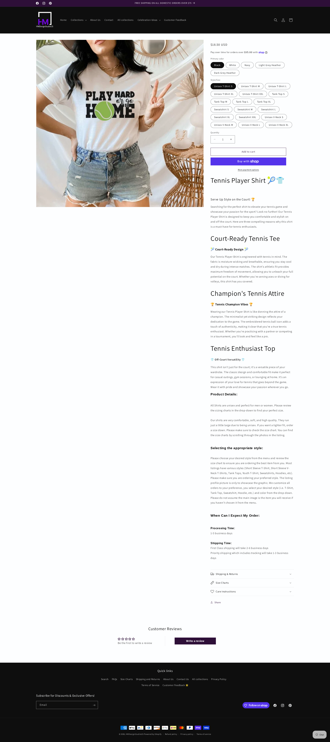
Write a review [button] (195, 641)
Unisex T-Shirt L (277, 86)
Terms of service (204, 734)
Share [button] (217, 602)
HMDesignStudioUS (134, 734)
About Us (168, 679)
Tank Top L (242, 101)
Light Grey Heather (270, 65)
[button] (78, 20)
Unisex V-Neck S (274, 117)
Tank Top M (220, 101)
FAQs (114, 679)
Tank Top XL (264, 101)
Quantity (215, 132)
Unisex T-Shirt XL (224, 93)
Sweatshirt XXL (247, 117)
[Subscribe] (94, 705)
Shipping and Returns (148, 679)
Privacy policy (186, 734)
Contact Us (183, 679)
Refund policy (171, 734)
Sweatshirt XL (222, 117)
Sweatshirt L (268, 109)
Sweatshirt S (221, 109)
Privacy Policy (218, 679)
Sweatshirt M (245, 109)
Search (105, 679)
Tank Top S (278, 93)
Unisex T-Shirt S (223, 86)
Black (217, 65)
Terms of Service (150, 685)
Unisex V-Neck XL (279, 124)
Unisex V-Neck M (223, 124)
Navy (247, 65)
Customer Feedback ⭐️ (175, 685)
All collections (200, 679)
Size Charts (126, 679)
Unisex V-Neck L (251, 124)
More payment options (248, 169)
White (232, 65)
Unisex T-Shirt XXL (253, 93)
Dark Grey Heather (225, 72)
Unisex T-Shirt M (250, 86)
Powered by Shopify (153, 734)
